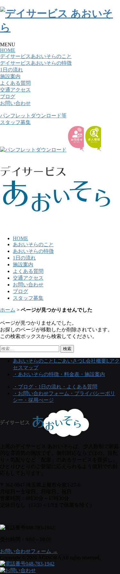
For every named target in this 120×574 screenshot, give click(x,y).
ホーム (7, 310)
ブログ (7, 96)
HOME (7, 50)
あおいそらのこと (33, 244)
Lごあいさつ (68, 361)
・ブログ (23, 386)
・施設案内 (92, 374)
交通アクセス (15, 89)
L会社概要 (94, 361)
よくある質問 (15, 83)
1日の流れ (11, 69)
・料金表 (69, 374)
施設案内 (10, 76)
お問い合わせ (15, 103)
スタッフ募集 (15, 122)
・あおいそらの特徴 (36, 374)
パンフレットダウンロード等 (33, 115)
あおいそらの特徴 (33, 251)
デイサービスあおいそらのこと (36, 56)
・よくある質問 (79, 386)
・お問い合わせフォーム (41, 393)
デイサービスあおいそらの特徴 (36, 63)
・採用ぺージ (38, 400)
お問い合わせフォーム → (29, 551)
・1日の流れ (47, 386)
